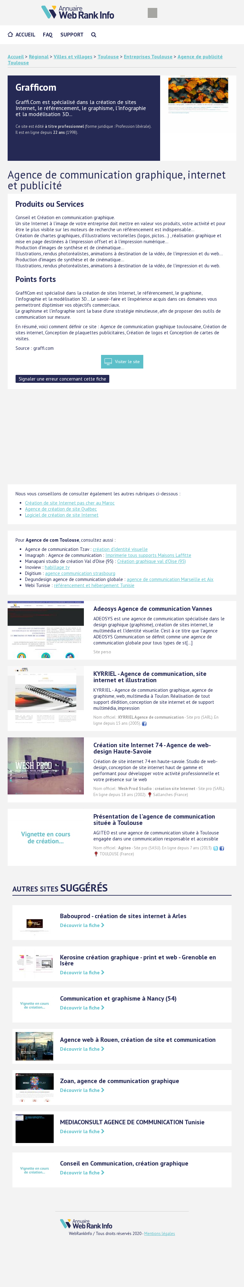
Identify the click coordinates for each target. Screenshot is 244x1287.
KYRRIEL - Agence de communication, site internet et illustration (150, 677)
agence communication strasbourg (80, 573)
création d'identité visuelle (120, 549)
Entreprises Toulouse (148, 56)
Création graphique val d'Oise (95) (151, 561)
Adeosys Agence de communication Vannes (152, 608)
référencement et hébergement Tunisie (94, 585)
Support (72, 34)
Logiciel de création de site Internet (61, 515)
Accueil (25, 34)
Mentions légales (159, 1233)
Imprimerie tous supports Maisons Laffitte (148, 555)
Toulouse (108, 56)
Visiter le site (127, 361)
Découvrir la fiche (80, 925)
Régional (39, 56)
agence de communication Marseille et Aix (170, 579)
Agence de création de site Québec (61, 509)
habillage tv (57, 567)
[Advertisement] (122, 439)
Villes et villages (73, 56)
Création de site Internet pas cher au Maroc (70, 503)
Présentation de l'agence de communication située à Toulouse (154, 819)
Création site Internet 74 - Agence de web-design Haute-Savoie (152, 748)
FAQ (48, 34)
